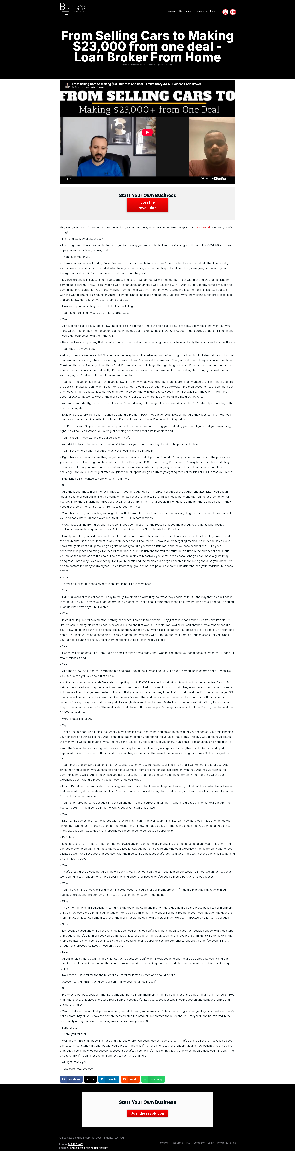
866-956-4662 (75, 1144)
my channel (202, 227)
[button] (71, 1079)
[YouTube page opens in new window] (233, 12)
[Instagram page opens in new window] (225, 12)
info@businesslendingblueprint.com (87, 1147)
